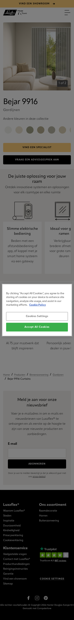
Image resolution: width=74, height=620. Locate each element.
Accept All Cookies (37, 327)
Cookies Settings (37, 316)
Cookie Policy (37, 305)
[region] (37, 310)
